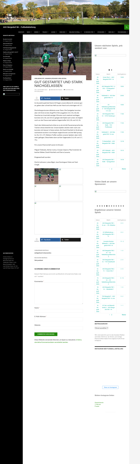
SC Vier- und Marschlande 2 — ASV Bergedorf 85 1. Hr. (108, 307)
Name (37, 308)
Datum (98, 74)
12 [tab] (123, 206)
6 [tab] (109, 206)
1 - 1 (122, 305)
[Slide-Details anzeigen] (110, 61)
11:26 (122, 123)
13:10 (122, 150)
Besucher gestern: (8, 264)
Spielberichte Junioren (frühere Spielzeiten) (50, 78)
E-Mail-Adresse (40, 316)
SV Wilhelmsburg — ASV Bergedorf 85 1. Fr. (108, 234)
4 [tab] (104, 206)
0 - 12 (122, 278)
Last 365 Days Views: (8, 268)
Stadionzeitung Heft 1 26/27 (10, 52)
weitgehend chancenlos (42, 252)
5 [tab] (106, 206)
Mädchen (62, 32)
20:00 (122, 95)
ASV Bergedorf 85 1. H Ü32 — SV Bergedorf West (108, 88)
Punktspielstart (7, 78)
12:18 (122, 141)
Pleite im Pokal (7, 60)
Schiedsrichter (88, 32)
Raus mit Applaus (7, 65)
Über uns (111, 32)
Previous (97, 60)
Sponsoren (100, 32)
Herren (36, 32)
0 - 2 (122, 232)
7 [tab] (111, 206)
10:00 (122, 104)
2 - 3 (122, 259)
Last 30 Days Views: (8, 266)
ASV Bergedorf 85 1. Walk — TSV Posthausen (108, 125)
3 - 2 (122, 296)
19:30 (122, 77)
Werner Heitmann (56, 89)
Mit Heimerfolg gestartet (9, 48)
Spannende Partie (8, 43)
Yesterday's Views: (8, 262)
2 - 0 (122, 269)
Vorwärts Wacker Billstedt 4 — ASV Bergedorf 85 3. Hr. (108, 243)
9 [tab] (116, 206)
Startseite (21, 32)
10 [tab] (118, 206)
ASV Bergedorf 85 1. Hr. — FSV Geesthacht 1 (108, 261)
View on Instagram (110, 387)
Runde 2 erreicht (7, 39)
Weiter (124, 169)
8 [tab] (113, 206)
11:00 (122, 114)
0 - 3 (122, 223)
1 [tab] (109, 70)
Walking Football (74, 32)
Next (123, 60)
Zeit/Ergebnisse (122, 74)
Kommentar (39, 281)
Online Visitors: (7, 257)
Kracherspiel (6, 56)
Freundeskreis (122, 32)
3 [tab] (102, 206)
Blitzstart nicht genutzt (9, 73)
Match (108, 74)
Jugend (53, 32)
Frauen (45, 32)
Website (37, 325)
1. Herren (98, 404)
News (28, 32)
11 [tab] (121, 206)
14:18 (122, 159)
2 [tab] (111, 70)
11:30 (122, 132)
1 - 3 (122, 250)
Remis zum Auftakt (8, 69)
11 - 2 (122, 241)
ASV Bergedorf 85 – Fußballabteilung (19, 27)
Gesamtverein (99, 402)
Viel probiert (40, 259)
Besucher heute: (7, 260)
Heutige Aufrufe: (7, 258)
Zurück (97, 169)
